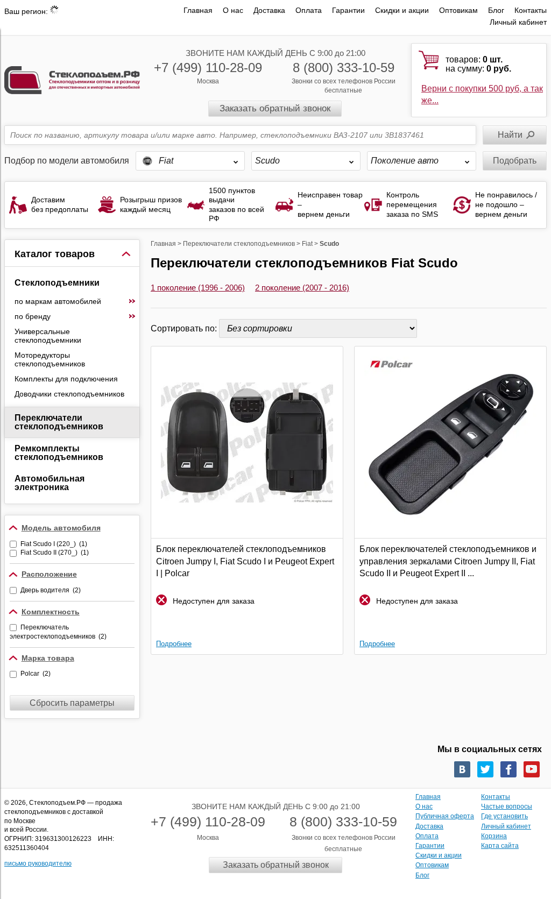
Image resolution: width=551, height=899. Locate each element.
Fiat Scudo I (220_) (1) (53, 544)
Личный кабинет (518, 22)
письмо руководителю (38, 863)
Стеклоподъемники (57, 282)
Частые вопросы (506, 806)
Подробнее (174, 644)
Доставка (269, 10)
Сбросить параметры (72, 702)
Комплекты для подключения (66, 378)
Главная (198, 10)
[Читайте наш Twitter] (485, 769)
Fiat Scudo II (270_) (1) (54, 552)
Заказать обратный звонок (275, 108)
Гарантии (348, 10)
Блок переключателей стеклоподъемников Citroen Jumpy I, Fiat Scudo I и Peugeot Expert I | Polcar (245, 561)
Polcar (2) (35, 673)
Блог (496, 10)
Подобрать (514, 160)
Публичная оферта (444, 816)
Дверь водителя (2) (50, 590)
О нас (233, 10)
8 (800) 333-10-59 (343, 67)
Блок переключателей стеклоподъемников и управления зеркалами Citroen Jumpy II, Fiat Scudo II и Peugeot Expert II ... (447, 561)
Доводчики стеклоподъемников (69, 394)
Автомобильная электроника (49, 483)
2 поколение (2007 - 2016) (302, 287)
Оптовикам (458, 10)
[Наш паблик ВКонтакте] (462, 769)
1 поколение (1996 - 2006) (198, 287)
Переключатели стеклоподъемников (59, 422)
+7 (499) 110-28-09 (208, 67)
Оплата (308, 10)
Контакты (530, 10)
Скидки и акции (402, 10)
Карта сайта (500, 846)
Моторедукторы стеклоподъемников (50, 359)
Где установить (504, 816)
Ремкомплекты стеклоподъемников (59, 453)
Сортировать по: (185, 328)
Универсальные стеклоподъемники (48, 335)
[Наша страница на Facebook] (508, 769)
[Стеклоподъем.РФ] (72, 79)
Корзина (494, 836)
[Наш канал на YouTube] (532, 769)
